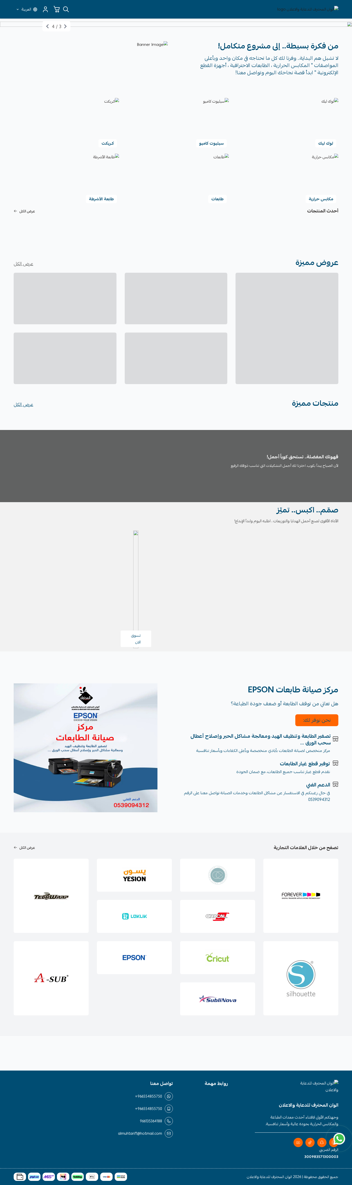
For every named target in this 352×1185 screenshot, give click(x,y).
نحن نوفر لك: (317, 720)
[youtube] (298, 1142)
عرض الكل (27, 211)
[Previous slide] (65, 26)
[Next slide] (47, 26)
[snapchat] (321, 1142)
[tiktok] (310, 1142)
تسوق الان (136, 639)
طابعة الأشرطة (101, 199)
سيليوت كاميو (211, 143)
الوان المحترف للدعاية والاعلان (269, 1176)
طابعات (217, 199)
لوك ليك (325, 143)
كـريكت (108, 143)
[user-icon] (45, 9)
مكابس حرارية (321, 199)
